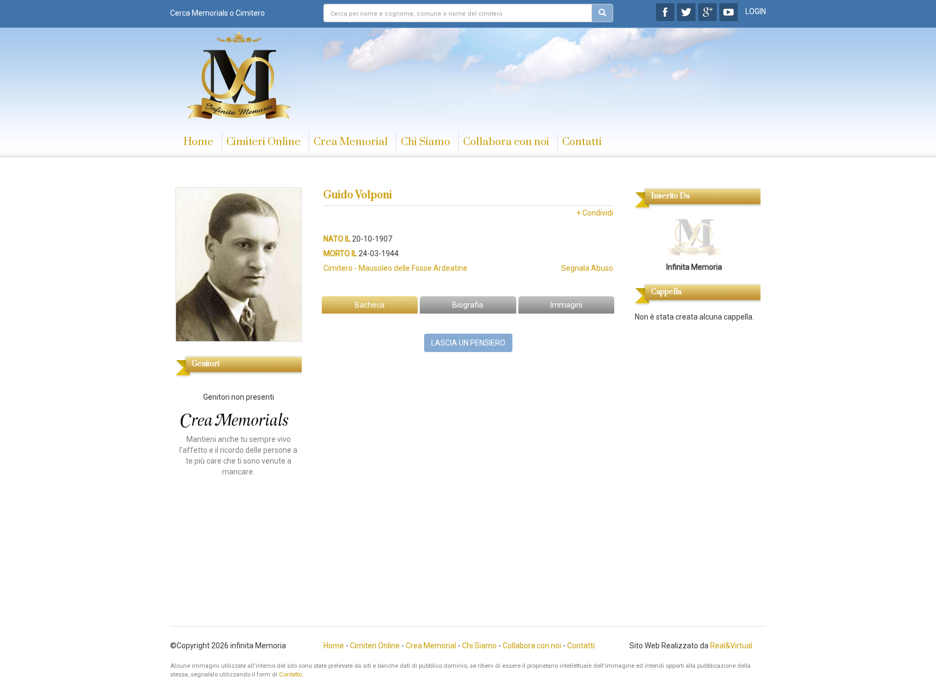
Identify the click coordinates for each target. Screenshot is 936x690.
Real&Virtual (731, 645)
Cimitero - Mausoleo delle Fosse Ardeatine (395, 268)
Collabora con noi (506, 142)
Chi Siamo (425, 142)
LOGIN (755, 11)
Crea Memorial (351, 142)
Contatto (290, 674)
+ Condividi (594, 213)
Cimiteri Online (263, 142)
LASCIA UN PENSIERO (468, 343)
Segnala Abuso (587, 268)
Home (198, 142)
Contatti (582, 142)
